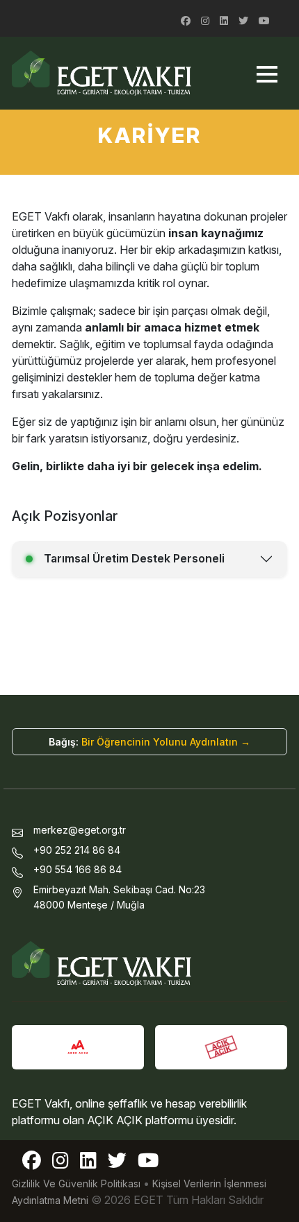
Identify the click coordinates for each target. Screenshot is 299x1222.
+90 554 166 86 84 (77, 869)
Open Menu (267, 73)
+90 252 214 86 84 (76, 850)
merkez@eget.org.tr (79, 830)
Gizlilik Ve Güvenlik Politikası (76, 1183)
